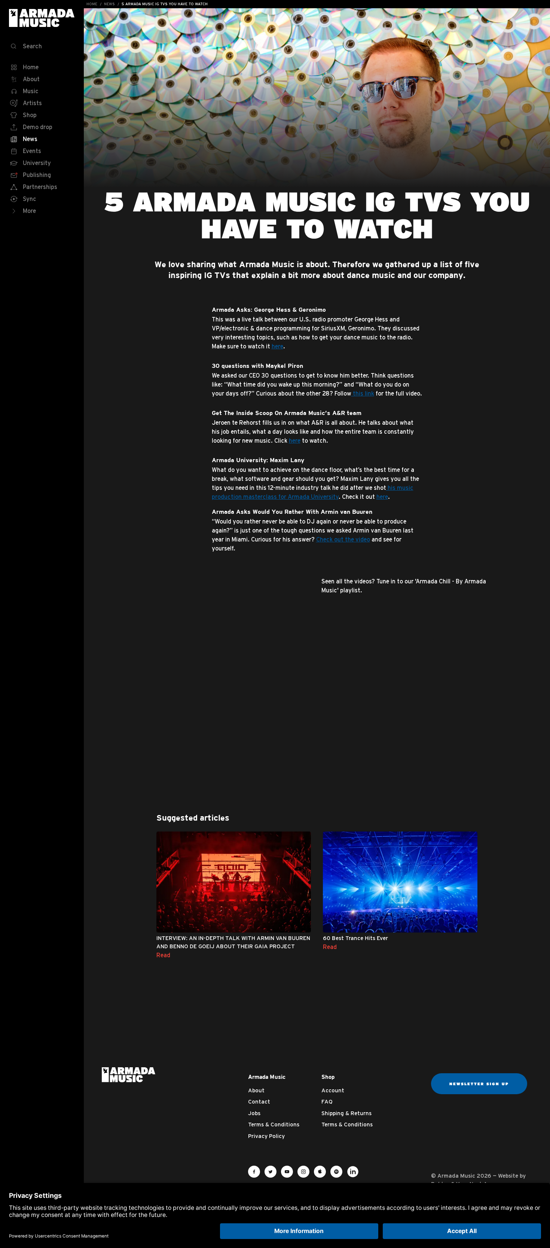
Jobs (254, 1113)
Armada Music (42, 18)
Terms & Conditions (273, 1124)
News (109, 4)
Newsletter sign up (479, 1083)
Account (332, 1090)
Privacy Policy (266, 1136)
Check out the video (343, 539)
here (277, 346)
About (256, 1090)
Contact (259, 1101)
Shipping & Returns (346, 1113)
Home (91, 4)
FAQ (327, 1101)
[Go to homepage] (128, 1074)
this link (362, 393)
